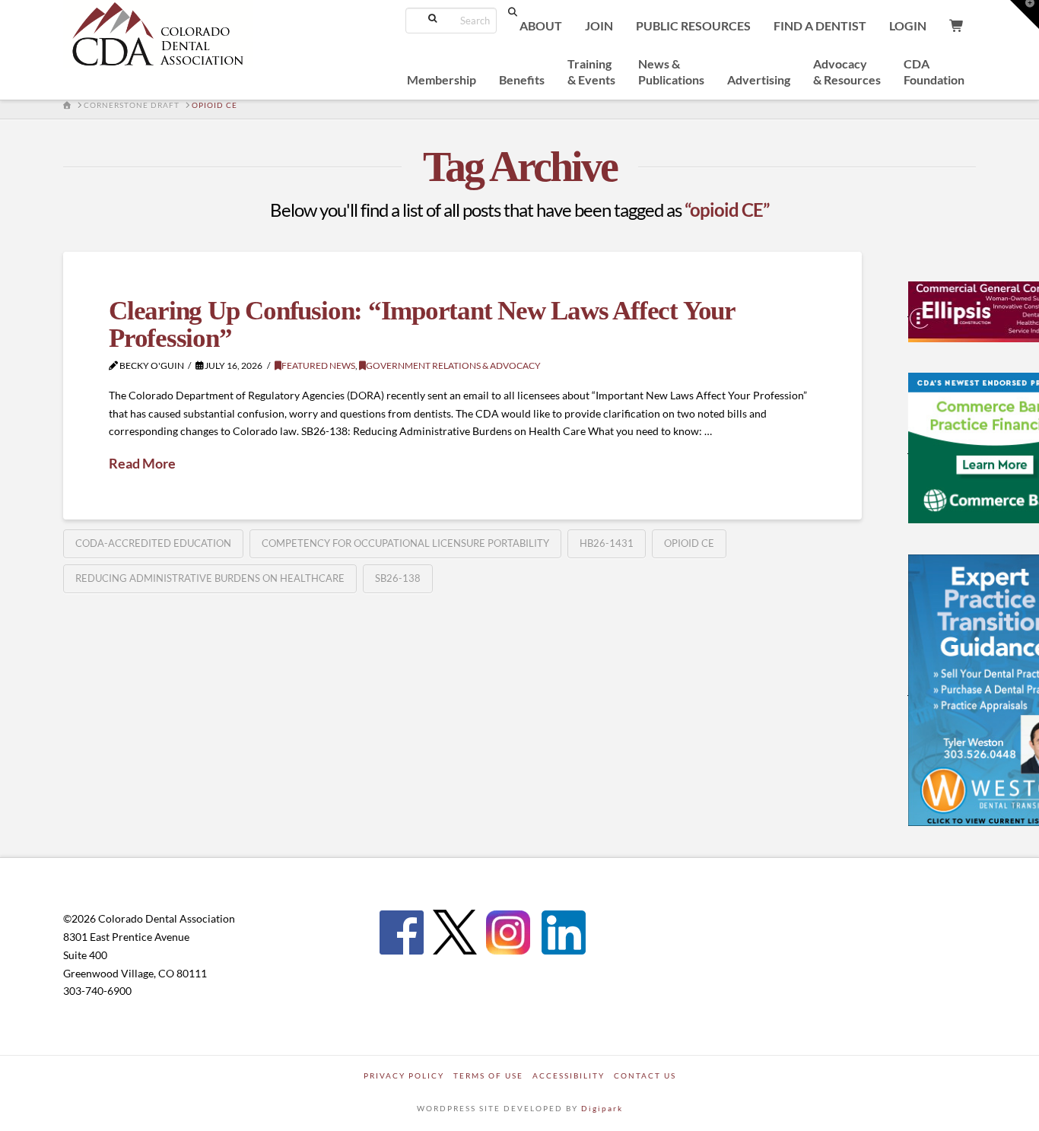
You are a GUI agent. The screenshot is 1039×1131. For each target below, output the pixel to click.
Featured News (318, 365)
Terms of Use (488, 1075)
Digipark (602, 1108)
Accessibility (568, 1075)
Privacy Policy (404, 1075)
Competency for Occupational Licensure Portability (405, 543)
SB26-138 (398, 578)
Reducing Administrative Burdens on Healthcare (210, 578)
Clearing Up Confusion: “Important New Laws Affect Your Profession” (422, 325)
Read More (142, 463)
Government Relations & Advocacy (453, 365)
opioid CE (689, 543)
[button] (1024, 14)
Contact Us (645, 1075)
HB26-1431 (607, 543)
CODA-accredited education (153, 543)
